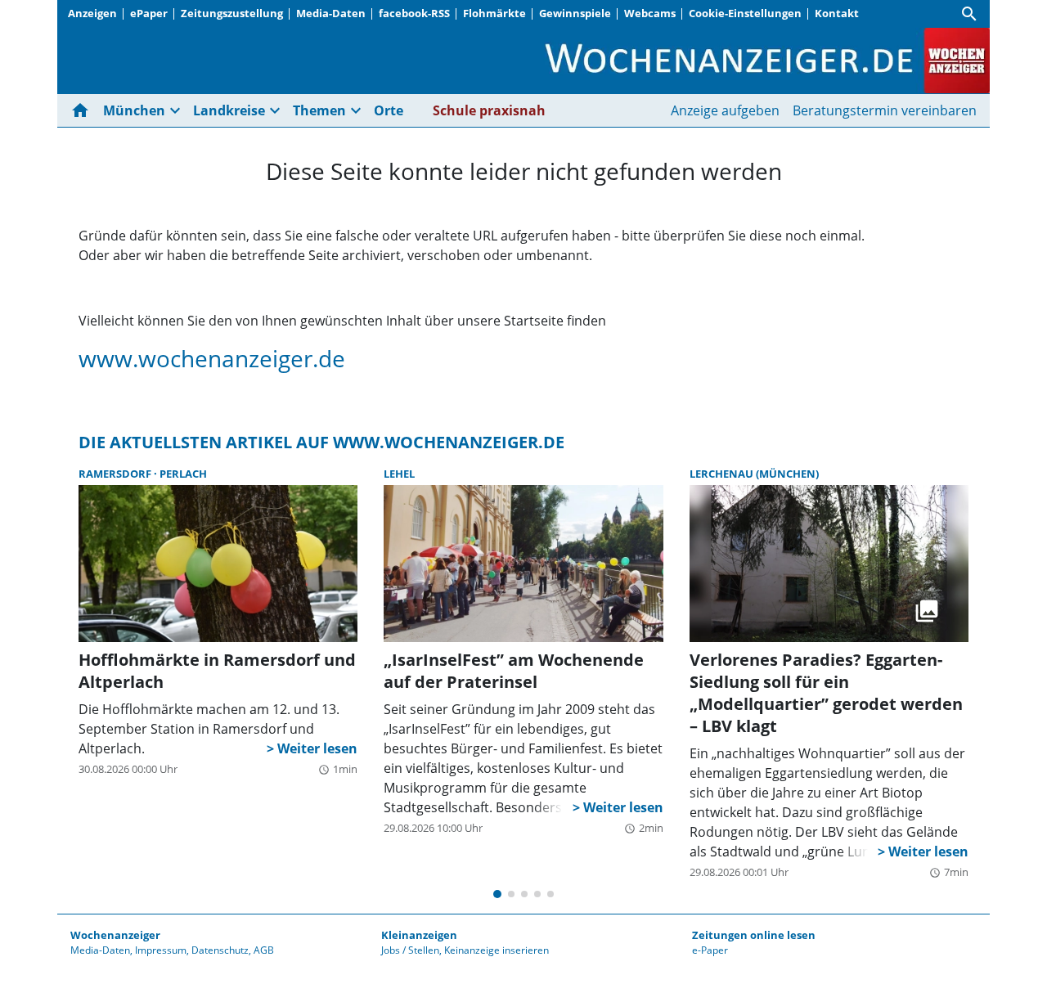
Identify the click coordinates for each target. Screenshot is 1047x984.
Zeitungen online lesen (754, 935)
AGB (264, 950)
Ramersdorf (116, 473)
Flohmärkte (494, 13)
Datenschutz (220, 950)
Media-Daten (331, 13)
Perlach (183, 473)
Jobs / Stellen (410, 950)
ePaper (149, 13)
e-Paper (710, 950)
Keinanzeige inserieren (496, 950)
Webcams (650, 13)
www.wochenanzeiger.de (212, 358)
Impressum (160, 950)
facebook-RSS (414, 13)
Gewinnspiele (575, 13)
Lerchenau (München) (754, 473)
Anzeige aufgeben (725, 110)
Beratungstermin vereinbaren (885, 110)
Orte (388, 110)
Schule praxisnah (489, 110)
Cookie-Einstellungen (745, 13)
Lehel (399, 473)
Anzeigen (92, 13)
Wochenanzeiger (115, 935)
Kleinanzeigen (419, 935)
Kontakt (837, 13)
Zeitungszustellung (232, 13)
